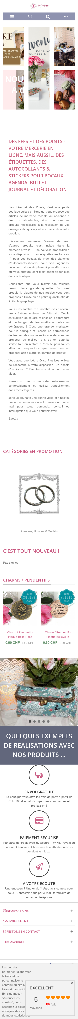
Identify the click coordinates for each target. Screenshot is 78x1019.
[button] (30, 721)
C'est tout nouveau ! (31, 550)
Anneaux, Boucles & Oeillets (39, 531)
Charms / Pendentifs (26, 580)
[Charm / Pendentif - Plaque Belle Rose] (20, 608)
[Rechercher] (48, 16)
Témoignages (13, 942)
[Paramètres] (66, 16)
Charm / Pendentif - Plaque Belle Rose (20, 634)
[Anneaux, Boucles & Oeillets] (39, 493)
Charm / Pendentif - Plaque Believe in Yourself (58, 637)
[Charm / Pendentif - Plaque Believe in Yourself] (58, 608)
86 (48, 1004)
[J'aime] (30, 16)
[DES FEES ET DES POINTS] (39, 6)
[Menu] (12, 16)
